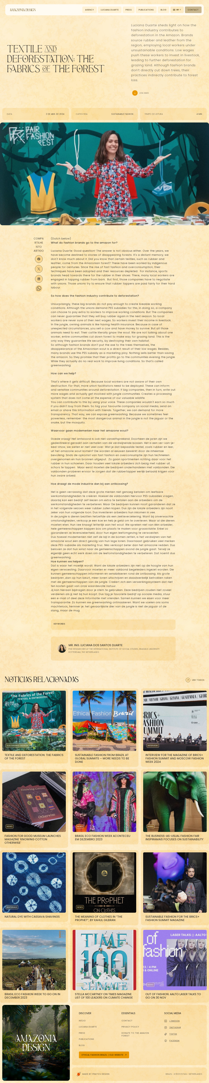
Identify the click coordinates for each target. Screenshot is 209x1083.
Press (82, 1033)
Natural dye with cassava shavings (32, 917)
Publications (86, 1039)
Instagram (175, 1027)
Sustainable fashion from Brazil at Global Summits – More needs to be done (102, 758)
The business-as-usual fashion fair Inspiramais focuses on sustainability (174, 837)
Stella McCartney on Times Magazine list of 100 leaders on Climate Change (104, 996)
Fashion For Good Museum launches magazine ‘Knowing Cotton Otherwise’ (33, 839)
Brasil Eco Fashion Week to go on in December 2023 (33, 996)
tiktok (173, 1034)
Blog (82, 1045)
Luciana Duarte (88, 1026)
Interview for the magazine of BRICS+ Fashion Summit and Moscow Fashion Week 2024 (174, 758)
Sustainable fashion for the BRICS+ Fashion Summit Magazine (172, 918)
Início (82, 1020)
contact (126, 1020)
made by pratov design (95, 1073)
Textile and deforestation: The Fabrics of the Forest (34, 757)
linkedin (174, 1021)
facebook (174, 1040)
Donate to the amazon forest (135, 1034)
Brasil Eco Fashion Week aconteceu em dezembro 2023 (103, 837)
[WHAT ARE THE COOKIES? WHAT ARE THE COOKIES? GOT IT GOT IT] (203, 1077)
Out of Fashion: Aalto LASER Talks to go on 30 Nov (173, 996)
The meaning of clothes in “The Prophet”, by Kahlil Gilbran (99, 918)
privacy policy (130, 1026)
